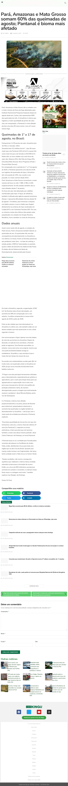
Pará (34, 755)
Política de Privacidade (34, 776)
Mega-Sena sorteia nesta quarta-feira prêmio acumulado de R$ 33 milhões (15, 594)
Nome (3, 633)
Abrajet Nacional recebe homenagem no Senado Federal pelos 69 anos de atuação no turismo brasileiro (36, 546)
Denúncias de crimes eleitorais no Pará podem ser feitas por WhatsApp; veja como (29, 263)
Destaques (34, 738)
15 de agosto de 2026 (7, 551)
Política (34, 762)
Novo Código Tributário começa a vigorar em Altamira (36, 676)
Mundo (34, 748)
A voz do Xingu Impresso (34, 724)
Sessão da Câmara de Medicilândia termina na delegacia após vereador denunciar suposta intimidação (56, 189)
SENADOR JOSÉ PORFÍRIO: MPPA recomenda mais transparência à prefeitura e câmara (35, 666)
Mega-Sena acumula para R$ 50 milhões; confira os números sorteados (8, 263)
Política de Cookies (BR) (34, 780)
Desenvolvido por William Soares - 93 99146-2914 (34, 784)
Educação (34, 741)
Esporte (34, 745)
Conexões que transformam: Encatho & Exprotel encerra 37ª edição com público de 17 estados (36, 559)
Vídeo (34, 773)
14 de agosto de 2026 (7, 565)
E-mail (3, 641)
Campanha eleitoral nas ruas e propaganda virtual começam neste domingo (31, 532)
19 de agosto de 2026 (7, 512)
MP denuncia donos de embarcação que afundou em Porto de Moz (59, 664)
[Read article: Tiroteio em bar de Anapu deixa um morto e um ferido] (54, 143)
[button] (2, 2)
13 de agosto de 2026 (7, 578)
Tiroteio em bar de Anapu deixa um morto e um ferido (51, 154)
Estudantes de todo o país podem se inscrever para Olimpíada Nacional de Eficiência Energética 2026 (37, 573)
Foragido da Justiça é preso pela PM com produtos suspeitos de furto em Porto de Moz (56, 199)
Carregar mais (34, 586)
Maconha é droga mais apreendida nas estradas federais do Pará (14, 688)
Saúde (34, 769)
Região (34, 766)
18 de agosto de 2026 (7, 525)
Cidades (34, 734)
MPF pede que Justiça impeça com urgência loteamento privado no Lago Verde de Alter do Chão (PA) (14, 678)
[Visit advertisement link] (19, 288)
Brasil (34, 731)
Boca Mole (34, 727)
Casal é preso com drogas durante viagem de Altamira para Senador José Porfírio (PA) (14, 666)
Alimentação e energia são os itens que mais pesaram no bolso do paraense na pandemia (48, 594)
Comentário (5, 611)
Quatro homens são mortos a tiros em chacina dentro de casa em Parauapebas (56, 163)
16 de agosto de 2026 (7, 538)
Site (36, 641)
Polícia (34, 759)
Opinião (34, 752)
